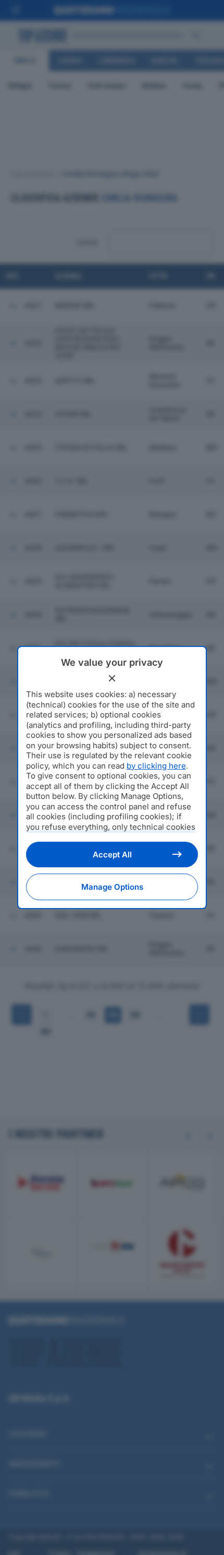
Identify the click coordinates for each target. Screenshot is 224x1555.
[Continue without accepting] (112, 678)
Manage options (112, 887)
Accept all (112, 854)
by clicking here (156, 766)
